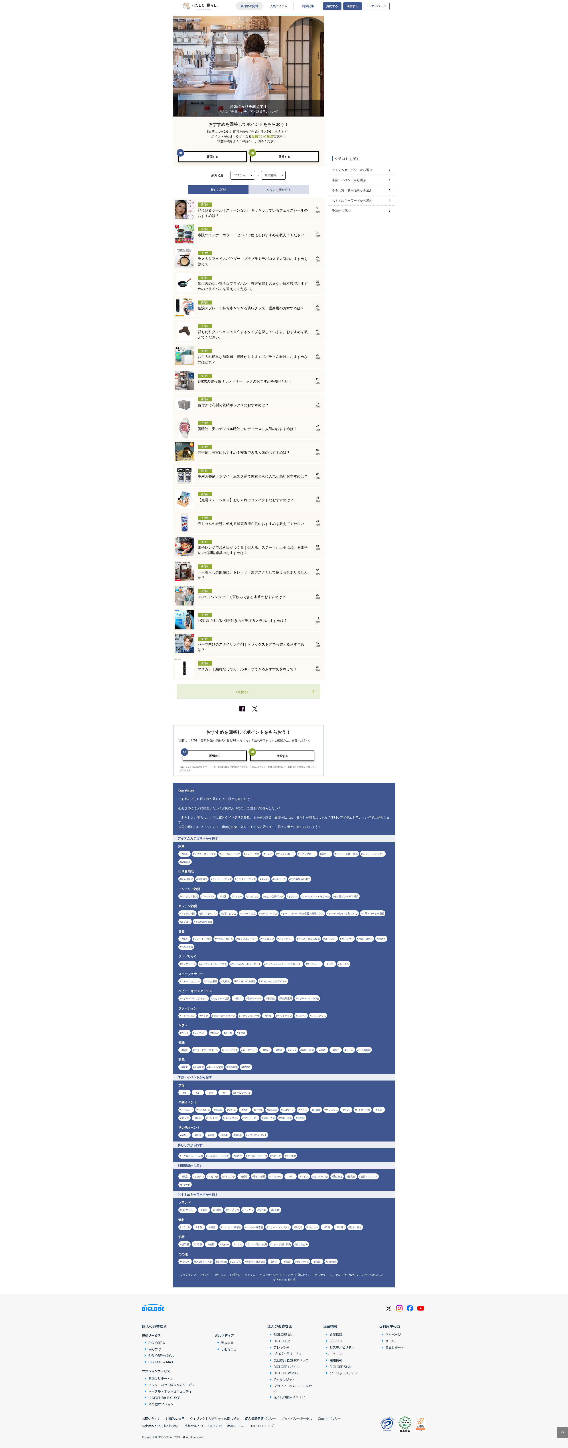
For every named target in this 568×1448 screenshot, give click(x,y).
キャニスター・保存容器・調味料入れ (303, 913)
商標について (236, 1426)
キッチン (199, 1176)
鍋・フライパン (208, 913)
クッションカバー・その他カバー (284, 964)
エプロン (186, 921)
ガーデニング (250, 1050)
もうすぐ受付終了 (278, 189)
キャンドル (209, 896)
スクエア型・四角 (281, 1244)
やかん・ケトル (269, 913)
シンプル (236, 1261)
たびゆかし (351, 1274)
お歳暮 (316, 1109)
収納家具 (186, 862)
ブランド (336, 1341)
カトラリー (347, 938)
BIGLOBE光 (156, 1342)
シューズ (302, 1015)
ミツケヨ (335, 1274)
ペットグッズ (285, 1015)
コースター (331, 938)
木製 (199, 1227)
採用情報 (336, 1360)
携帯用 (185, 1244)
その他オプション (160, 1404)
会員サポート (394, 1347)
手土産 (242, 1032)
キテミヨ (250, 1274)
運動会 (238, 1135)
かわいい (186, 1261)
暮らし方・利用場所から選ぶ (352, 190)
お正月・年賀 (363, 1109)
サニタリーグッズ (246, 879)
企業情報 (330, 1326)
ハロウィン (288, 1109)
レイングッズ (318, 1015)
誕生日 (185, 1135)
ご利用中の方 (389, 1326)
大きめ (225, 1244)
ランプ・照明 (252, 853)
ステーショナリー (190, 981)
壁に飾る (338, 1176)
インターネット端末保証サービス (171, 1385)
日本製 (217, 1210)
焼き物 (275, 1210)
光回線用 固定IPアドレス (291, 1360)
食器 (185, 938)
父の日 (232, 1109)
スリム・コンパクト (279, 1227)
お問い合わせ (151, 1418)
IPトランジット (284, 1379)
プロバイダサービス (288, 1354)
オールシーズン (242, 1092)
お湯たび (235, 1274)
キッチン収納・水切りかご (343, 913)
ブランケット (314, 964)
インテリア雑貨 (189, 896)
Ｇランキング (188, 1274)
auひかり (154, 1349)
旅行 (336, 1050)
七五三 (303, 1109)
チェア (268, 853)
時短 (318, 1261)
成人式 (185, 1118)
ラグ (330, 964)
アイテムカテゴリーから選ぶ (352, 169)
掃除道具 (202, 879)
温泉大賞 (227, 1342)
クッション (253, 896)
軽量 (211, 1244)
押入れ (351, 1176)
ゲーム (349, 1050)
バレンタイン (231, 1118)
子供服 (271, 998)
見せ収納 (222, 1261)
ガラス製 (186, 1227)
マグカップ (268, 938)
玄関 (244, 1176)
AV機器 (246, 1067)
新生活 (301, 1118)
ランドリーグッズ (222, 879)
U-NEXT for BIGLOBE (164, 1397)
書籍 (279, 1050)
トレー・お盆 (248, 913)
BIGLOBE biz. (283, 1334)
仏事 (225, 1135)
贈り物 (228, 1032)
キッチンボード (286, 853)
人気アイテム (278, 6)
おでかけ (186, 1184)
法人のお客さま (279, 1326)
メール (390, 1341)
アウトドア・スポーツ (206, 1050)
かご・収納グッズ (274, 896)
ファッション (188, 1015)
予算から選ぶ (341, 210)
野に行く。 (304, 1274)
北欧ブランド (188, 1210)
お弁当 (382, 938)
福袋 (379, 1109)
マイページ (378, 6)
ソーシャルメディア (344, 1373)
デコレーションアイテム (273, 981)
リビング (213, 1176)
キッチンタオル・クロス (213, 964)
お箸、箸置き (365, 938)
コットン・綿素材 (231, 1227)
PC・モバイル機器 (245, 981)
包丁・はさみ (229, 913)
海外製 (262, 1210)
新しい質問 (218, 189)
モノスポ (288, 1274)
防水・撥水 (356, 1227)
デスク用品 (211, 981)
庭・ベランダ (321, 1176)
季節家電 (233, 1067)
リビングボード (307, 853)
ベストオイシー (269, 1274)
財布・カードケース (224, 1015)
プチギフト (200, 1032)
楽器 (323, 1050)
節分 (198, 1118)
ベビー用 (276, 1155)
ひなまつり (213, 1118)
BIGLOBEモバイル (161, 1355)
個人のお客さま (154, 1326)
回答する (352, 6)
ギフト (185, 1032)
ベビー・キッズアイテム (194, 998)
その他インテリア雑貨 (346, 896)
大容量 (198, 1244)
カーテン (344, 964)
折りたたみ (302, 1244)
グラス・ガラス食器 (309, 938)
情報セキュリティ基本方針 (203, 1426)
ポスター (238, 896)
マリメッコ (233, 1210)
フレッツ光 (281, 1347)
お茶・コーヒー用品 (373, 913)
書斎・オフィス (369, 1176)
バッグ (204, 1015)
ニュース (336, 1354)
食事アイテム (254, 998)
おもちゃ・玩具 (220, 998)
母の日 (219, 1109)
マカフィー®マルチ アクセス (293, 1388)
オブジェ (293, 896)
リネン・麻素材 (254, 1227)
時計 (223, 896)
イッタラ (248, 1210)
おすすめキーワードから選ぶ (352, 200)
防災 (274, 1261)
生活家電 (199, 1067)
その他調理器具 (203, 921)
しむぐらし (229, 1349)
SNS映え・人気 (203, 1261)
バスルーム (276, 1176)
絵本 (238, 998)
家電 (185, 1067)
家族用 (238, 1155)
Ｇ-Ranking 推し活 (284, 1279)
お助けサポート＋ (160, 1378)
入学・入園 (269, 1118)
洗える (298, 1227)
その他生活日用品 (300, 879)
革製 (327, 1227)
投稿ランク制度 (262, 136)
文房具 (226, 981)
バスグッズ (280, 879)
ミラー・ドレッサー (374, 853)
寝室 (185, 1176)
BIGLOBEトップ (262, 1426)
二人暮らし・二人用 (218, 1155)
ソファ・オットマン (205, 853)
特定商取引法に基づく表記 (160, 1426)
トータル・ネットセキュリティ (170, 1391)
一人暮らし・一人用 (192, 1155)
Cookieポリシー (329, 1418)
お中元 (258, 1109)
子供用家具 (286, 998)
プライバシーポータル (296, 1418)
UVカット (313, 1227)
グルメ (292, 1050)
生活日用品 (187, 879)
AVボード (326, 853)
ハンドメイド (230, 1050)
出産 (211, 1135)
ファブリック (188, 964)
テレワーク (303, 1261)
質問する (332, 6)
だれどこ (205, 1274)
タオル (264, 879)
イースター (187, 1109)
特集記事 (308, 6)
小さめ (238, 1244)
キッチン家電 (216, 1067)
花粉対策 (332, 1261)
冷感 (340, 1227)
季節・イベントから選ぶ (349, 180)
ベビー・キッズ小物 (308, 998)
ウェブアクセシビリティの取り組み (215, 1418)
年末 (347, 1109)
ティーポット (286, 938)
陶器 (213, 1227)
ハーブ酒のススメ (373, 1274)
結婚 (198, 1135)
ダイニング (229, 1176)
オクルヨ (220, 1274)
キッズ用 (291, 1155)
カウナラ (320, 1274)
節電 (287, 1261)
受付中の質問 (249, 6)
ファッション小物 (250, 1015)
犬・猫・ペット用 (257, 1155)
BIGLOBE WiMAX (160, 1362)
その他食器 (187, 947)
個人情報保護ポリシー (260, 1418)
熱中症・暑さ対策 (255, 1261)
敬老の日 (273, 1109)
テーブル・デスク (230, 853)
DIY (266, 1050)
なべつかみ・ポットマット (246, 964)
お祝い (215, 1032)
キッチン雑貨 (188, 913)
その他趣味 (365, 1050)
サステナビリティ (342, 1347)
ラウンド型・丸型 (257, 1244)
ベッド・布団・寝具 (347, 853)
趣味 (185, 1050)
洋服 (268, 1015)
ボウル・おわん (224, 938)
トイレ (304, 1176)
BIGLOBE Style (341, 1366)
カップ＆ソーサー (247, 938)
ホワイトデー (251, 1118)
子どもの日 (204, 1109)
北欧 (204, 1210)
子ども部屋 (259, 1176)
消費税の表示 (175, 1418)
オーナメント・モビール (316, 896)
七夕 (245, 1109)
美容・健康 (308, 1050)
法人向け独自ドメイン (289, 1397)
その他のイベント (257, 1135)
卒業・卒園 (286, 1118)
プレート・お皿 (202, 938)
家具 (185, 853)
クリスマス (332, 1109)
